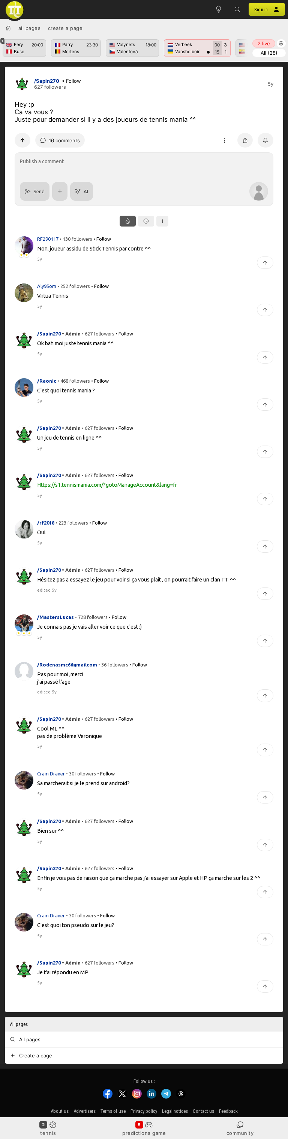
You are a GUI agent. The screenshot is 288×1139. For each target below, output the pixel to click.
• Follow (71, 81)
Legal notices (175, 1111)
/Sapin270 (46, 81)
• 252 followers (73, 286)
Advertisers (85, 1111)
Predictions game (144, 1133)
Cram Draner (51, 773)
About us (60, 1111)
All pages (29, 28)
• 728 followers (91, 617)
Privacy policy (143, 1111)
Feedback (228, 1111)
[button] (237, 9)
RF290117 (48, 239)
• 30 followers (81, 773)
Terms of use (113, 1111)
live (264, 43)
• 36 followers (113, 664)
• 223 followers (72, 522)
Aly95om (47, 286)
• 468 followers (73, 380)
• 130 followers (76, 239)
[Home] (8, 28)
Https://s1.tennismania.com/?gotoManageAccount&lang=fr (107, 485)
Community (240, 1133)
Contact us (203, 1111)
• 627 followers (98, 333)
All (269, 53)
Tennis (48, 1133)
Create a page (65, 28)
